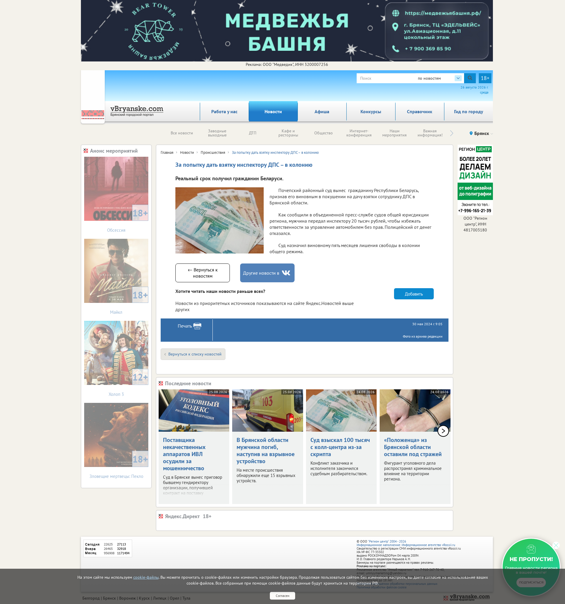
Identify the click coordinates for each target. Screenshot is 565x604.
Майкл (129, 302)
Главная (167, 152)
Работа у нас (224, 111)
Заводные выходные (217, 133)
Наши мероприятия (394, 133)
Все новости (182, 133)
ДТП (252, 133)
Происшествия (213, 152)
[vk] (287, 273)
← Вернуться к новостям (203, 273)
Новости (273, 111)
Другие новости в (261, 273)
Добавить (414, 294)
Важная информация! (430, 133)
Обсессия (127, 220)
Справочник (419, 111)
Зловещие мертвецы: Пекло (118, 466)
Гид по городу (468, 111)
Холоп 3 (128, 384)
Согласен (282, 595)
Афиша (322, 111)
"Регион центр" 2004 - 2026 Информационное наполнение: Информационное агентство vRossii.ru (406, 543)
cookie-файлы (146, 577)
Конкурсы (370, 111)
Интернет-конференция (359, 133)
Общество (323, 133)
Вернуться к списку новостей (195, 354)
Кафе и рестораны (288, 133)
